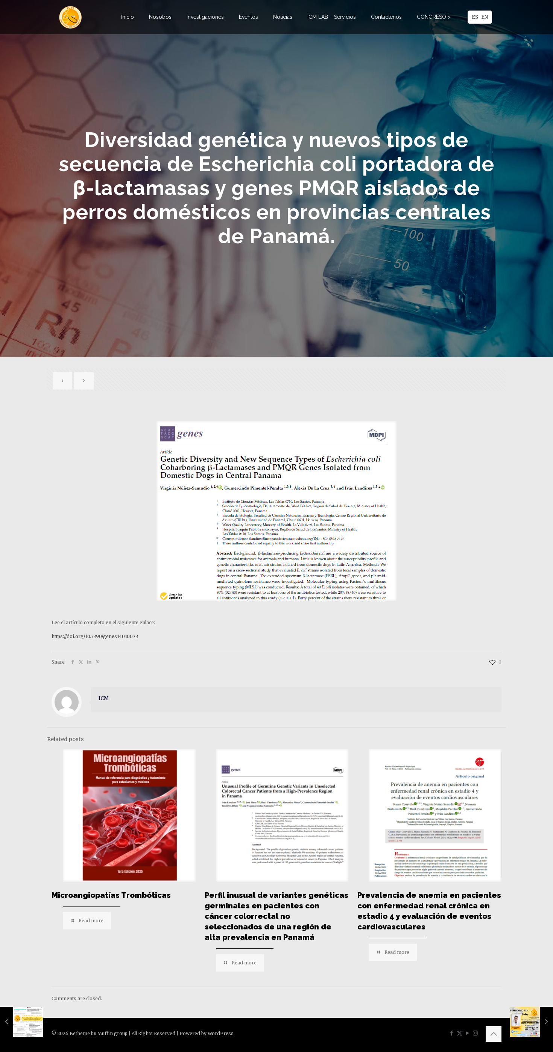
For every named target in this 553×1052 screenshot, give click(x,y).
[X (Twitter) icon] (459, 1033)
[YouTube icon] (467, 1033)
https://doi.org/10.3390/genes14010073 (95, 636)
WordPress (221, 1033)
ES (475, 17)
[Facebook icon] (451, 1033)
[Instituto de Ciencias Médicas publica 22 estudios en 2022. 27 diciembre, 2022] (21, 1022)
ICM (104, 698)
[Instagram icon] (475, 1033)
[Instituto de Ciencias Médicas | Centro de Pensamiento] (70, 17)
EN (484, 17)
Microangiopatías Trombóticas (111, 895)
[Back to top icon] (493, 1034)
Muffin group (112, 1033)
